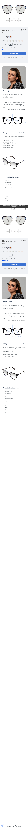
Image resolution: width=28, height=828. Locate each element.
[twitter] (6, 207)
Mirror (20, 255)
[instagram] (8, 207)
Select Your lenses (14, 264)
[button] (5, 260)
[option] (14, 219)
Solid (11, 255)
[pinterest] (11, 207)
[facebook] (4, 207)
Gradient (15, 255)
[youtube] (13, 207)
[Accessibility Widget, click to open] (2, 825)
